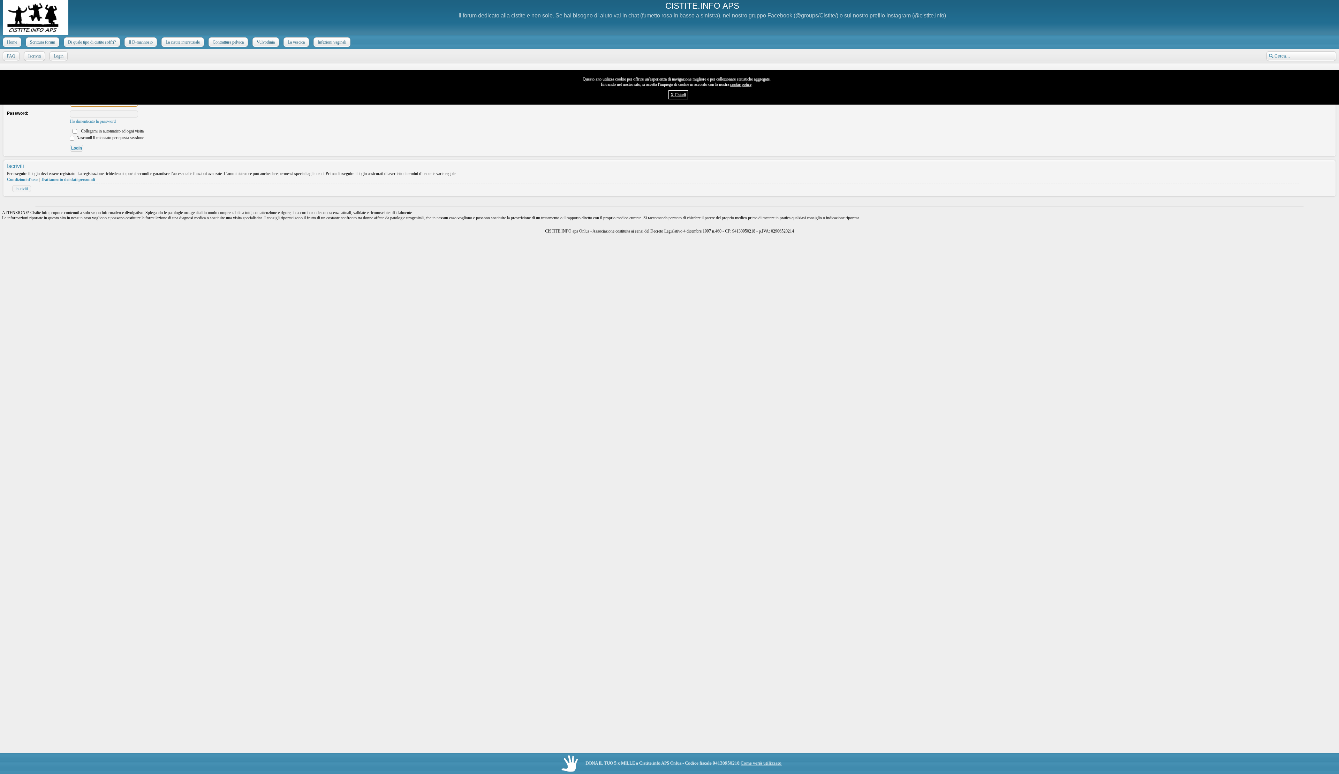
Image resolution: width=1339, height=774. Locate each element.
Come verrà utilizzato (761, 763)
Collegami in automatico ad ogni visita (112, 131)
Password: (17, 113)
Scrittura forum (42, 42)
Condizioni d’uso (22, 179)
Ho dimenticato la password (93, 121)
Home (12, 42)
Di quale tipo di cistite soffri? (92, 42)
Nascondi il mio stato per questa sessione (109, 137)
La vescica (296, 42)
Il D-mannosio (141, 42)
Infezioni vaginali (332, 42)
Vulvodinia (266, 42)
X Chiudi (678, 94)
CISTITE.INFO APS (702, 5)
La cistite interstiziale (183, 42)
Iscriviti (34, 56)
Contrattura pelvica (228, 42)
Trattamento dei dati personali (68, 179)
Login (58, 56)
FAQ (11, 56)
